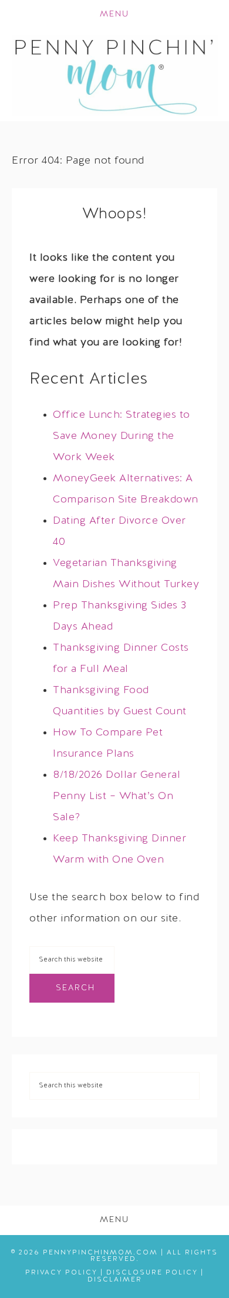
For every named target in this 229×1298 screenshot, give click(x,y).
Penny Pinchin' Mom (115, 75)
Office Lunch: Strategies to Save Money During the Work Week (121, 436)
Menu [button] (114, 14)
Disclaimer (114, 1279)
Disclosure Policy (152, 1272)
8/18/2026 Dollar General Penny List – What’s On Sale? (116, 796)
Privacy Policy (61, 1272)
